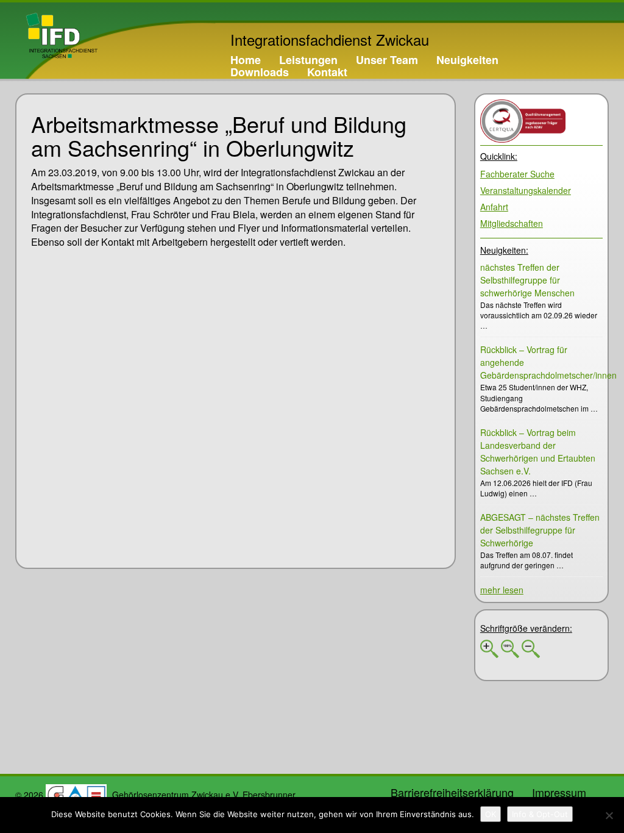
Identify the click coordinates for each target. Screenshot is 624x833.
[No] (609, 815)
